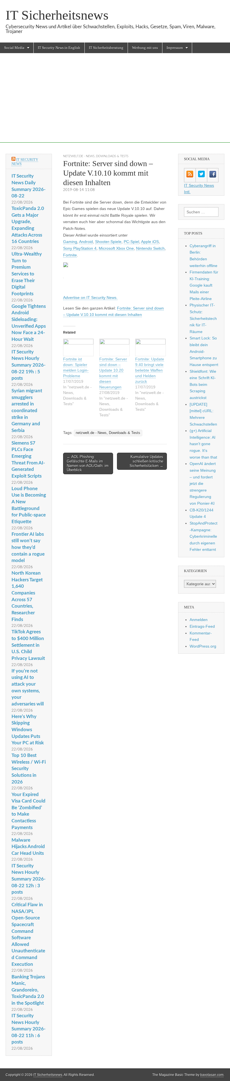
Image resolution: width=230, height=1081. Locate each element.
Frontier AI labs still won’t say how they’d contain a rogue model (28, 547)
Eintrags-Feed (202, 626)
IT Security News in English (59, 48)
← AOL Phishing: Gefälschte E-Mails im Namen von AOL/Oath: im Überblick (88, 463)
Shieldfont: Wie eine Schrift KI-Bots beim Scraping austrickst (203, 384)
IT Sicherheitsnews (57, 15)
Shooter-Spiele (108, 241)
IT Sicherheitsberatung (106, 48)
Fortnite (70, 255)
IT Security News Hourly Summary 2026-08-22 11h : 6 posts (28, 1029)
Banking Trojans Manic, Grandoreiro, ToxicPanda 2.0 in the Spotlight (28, 990)
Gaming (70, 241)
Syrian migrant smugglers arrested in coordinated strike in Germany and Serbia (27, 410)
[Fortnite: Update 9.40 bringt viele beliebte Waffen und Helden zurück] (150, 347)
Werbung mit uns (145, 48)
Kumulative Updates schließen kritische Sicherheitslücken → (146, 461)
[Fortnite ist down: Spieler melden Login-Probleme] (78, 347)
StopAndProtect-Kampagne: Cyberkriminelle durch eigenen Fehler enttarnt (203, 536)
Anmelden (199, 619)
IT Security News (25, 161)
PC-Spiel (131, 241)
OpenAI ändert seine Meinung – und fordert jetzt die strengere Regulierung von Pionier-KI (203, 483)
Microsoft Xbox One (116, 248)
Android (86, 241)
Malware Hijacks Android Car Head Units (28, 847)
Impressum (175, 48)
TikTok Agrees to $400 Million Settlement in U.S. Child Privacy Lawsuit (28, 645)
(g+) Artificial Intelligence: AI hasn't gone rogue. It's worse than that (203, 443)
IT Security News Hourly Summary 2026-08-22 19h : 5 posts (28, 365)
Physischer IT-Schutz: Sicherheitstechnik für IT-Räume (203, 318)
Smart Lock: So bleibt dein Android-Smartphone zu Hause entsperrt (204, 351)
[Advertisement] (115, 103)
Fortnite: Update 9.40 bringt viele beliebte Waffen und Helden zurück (149, 370)
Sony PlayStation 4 (79, 248)
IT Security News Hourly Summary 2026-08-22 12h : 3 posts (28, 879)
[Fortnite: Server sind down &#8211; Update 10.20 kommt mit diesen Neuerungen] (114, 347)
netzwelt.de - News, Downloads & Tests (95, 156)
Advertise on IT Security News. (90, 297)
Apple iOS (150, 241)
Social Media (14, 48)
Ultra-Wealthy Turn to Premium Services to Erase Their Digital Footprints (27, 274)
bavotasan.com (212, 1075)
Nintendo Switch (150, 248)
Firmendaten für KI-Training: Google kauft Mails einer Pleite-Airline (204, 285)
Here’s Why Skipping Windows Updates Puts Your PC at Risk (28, 729)
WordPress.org (203, 646)
